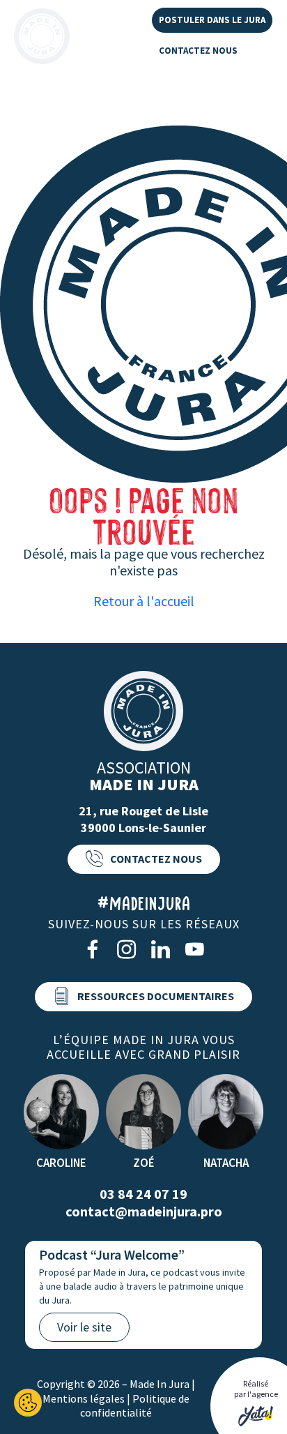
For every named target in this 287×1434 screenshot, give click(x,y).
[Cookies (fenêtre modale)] (28, 1403)
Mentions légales (83, 1398)
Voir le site (84, 1327)
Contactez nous (198, 50)
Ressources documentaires (155, 996)
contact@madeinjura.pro (143, 1211)
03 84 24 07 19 (143, 1193)
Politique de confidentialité (134, 1405)
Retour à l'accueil (143, 601)
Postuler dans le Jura (212, 20)
